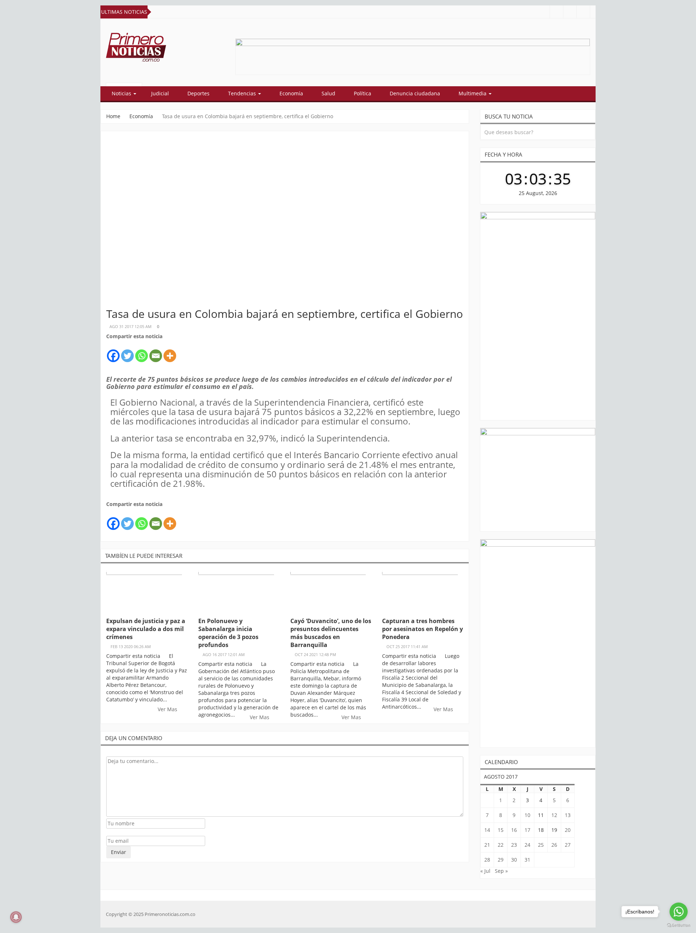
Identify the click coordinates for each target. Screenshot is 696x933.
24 (527, 844)
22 (501, 844)
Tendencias (242, 93)
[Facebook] (113, 351)
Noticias (122, 93)
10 (527, 815)
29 (501, 859)
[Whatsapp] (141, 351)
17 (527, 829)
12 (554, 815)
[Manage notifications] (16, 917)
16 (514, 829)
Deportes (198, 93)
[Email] (155, 351)
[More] (169, 351)
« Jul (485, 870)
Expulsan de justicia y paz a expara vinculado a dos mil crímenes (145, 629)
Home (113, 116)
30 (514, 859)
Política (362, 93)
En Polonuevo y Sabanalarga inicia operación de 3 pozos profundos (228, 633)
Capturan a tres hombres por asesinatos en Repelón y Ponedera (422, 629)
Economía (291, 93)
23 (514, 844)
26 (554, 844)
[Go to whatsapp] (679, 912)
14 (487, 829)
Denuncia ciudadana (415, 93)
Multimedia (473, 93)
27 (568, 844)
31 (527, 859)
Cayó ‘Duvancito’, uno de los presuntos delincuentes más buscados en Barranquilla (330, 633)
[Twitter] (127, 351)
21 (487, 844)
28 (487, 859)
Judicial (160, 93)
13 (568, 815)
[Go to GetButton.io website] (678, 925)
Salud (328, 93)
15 (501, 829)
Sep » (501, 870)
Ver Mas (168, 709)
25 (541, 844)
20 (568, 829)
